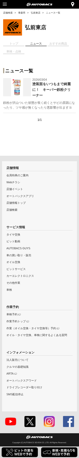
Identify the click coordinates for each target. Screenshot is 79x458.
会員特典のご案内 (17, 175)
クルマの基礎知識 (17, 366)
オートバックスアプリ (20, 196)
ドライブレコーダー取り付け (24, 387)
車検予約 (11, 314)
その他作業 (13, 282)
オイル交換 (13, 262)
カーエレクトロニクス (20, 275)
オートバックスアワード (21, 380)
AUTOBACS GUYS (18, 248)
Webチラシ (13, 182)
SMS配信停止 (15, 394)
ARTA (10, 373)
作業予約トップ (16, 321)
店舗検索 (8, 12)
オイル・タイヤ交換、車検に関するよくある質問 (36, 335)
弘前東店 (35, 12)
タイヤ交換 (13, 234)
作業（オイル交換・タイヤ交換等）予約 (31, 328)
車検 (9, 289)
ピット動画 (13, 241)
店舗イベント (14, 189)
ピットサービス (16, 269)
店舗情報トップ (16, 202)
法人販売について (17, 359)
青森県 (21, 12)
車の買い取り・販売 (18, 255)
